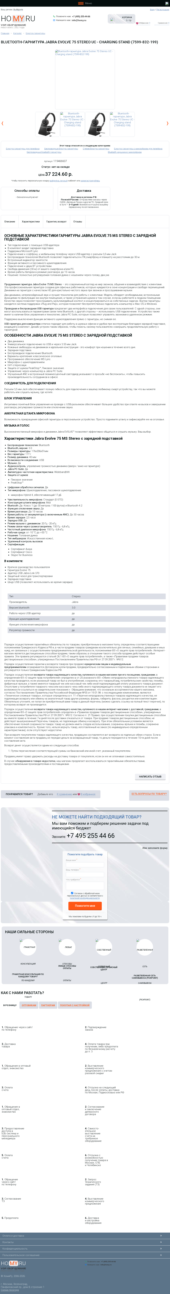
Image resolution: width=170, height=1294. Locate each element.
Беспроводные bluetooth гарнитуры (44, 152)
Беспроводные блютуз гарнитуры (61, 148)
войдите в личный (59, 180)
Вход (152, 9)
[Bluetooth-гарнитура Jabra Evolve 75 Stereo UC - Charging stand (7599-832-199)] (85, 79)
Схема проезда (10, 1290)
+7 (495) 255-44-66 (81, 16)
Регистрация (162, 9)
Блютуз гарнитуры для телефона (23, 148)
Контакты (8, 1242)
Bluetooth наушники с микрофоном (125, 152)
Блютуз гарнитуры (35, 33)
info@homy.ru (79, 20)
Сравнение (163, 23)
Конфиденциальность (15, 1248)
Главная (5, 33)
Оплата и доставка (13, 1235)
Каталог (17, 33)
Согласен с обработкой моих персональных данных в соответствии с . (85, 895)
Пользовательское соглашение (21, 1255)
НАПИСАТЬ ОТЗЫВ (150, 776)
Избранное (144, 23)
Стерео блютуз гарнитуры (96, 148)
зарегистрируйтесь (90, 180)
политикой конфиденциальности (85, 898)
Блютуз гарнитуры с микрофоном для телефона (138, 148)
